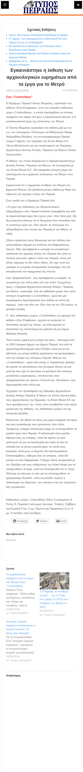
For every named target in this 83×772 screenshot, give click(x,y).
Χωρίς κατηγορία (17, 90)
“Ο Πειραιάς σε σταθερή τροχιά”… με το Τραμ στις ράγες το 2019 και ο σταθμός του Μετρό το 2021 (54, 599)
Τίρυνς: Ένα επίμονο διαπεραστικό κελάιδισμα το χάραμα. (38, 35)
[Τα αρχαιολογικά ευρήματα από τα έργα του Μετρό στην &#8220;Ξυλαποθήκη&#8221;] (23, 593)
